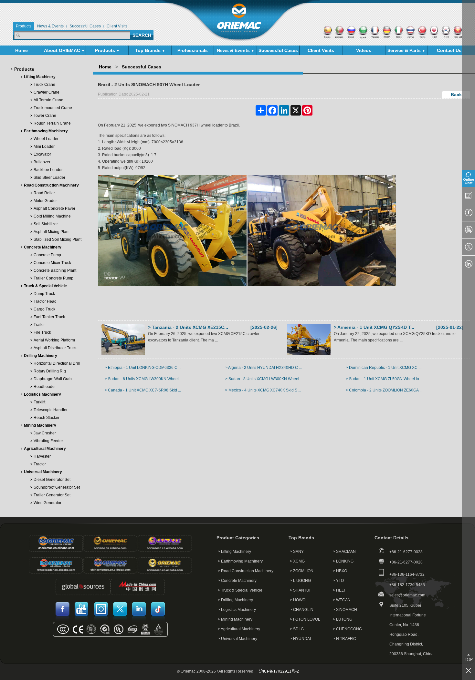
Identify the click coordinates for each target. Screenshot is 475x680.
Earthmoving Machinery (46, 131)
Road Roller (44, 193)
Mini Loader (44, 146)
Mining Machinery (40, 425)
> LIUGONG (300, 580)
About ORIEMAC (64, 50)
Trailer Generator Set (52, 495)
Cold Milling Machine (52, 216)
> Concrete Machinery (237, 580)
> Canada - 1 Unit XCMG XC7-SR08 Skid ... (143, 390)
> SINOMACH (345, 609)
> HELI (339, 590)
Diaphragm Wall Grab (53, 379)
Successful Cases (278, 50)
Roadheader (45, 386)
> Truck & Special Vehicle (240, 590)
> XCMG (297, 561)
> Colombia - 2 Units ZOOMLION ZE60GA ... (384, 390)
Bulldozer (42, 162)
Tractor (40, 464)
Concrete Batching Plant (55, 270)
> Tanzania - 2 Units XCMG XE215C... (188, 327)
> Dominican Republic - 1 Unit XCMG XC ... (383, 367)
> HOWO (297, 600)
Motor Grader (45, 200)
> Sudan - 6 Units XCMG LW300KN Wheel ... (144, 379)
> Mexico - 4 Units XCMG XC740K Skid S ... (263, 390)
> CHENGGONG (347, 629)
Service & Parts (406, 50)
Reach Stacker (46, 417)
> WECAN (342, 600)
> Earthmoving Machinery (240, 561)
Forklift (39, 402)
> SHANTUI (300, 590)
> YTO (338, 580)
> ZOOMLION (301, 571)
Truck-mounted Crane (53, 108)
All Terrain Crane (48, 100)
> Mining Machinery (235, 619)
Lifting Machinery (40, 77)
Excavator (42, 154)
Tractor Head (45, 301)
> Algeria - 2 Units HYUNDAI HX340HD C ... (263, 367)
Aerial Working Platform (54, 340)
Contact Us (449, 50)
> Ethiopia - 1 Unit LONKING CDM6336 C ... (143, 367)
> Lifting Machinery (234, 551)
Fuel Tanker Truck (49, 317)
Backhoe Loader (48, 169)
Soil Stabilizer (46, 224)
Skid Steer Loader (49, 177)
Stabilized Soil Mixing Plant (57, 239)
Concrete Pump (47, 255)
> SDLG (297, 629)
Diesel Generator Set (52, 479)
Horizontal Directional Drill (57, 363)
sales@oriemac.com (407, 595)
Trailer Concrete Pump (53, 278)
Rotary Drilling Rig (50, 371)
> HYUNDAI (300, 638)
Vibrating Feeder (48, 441)
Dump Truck (44, 293)
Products (107, 50)
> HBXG (340, 571)
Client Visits (321, 50)
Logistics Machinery (42, 394)
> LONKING (343, 561)
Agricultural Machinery (45, 448)
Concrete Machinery (42, 247)
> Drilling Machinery (235, 600)
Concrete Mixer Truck (52, 262)
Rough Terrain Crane (52, 123)
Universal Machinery (43, 472)
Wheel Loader (46, 139)
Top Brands (150, 50)
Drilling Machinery (40, 355)
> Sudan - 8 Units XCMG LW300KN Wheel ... (264, 379)
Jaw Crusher (45, 433)
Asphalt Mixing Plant (51, 231)
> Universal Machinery (237, 638)
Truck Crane (44, 84)
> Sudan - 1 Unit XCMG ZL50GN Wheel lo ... (384, 379)
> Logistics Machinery (237, 609)
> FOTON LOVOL (305, 619)
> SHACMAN (344, 551)
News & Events (235, 50)
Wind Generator (47, 503)
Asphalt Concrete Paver (54, 208)
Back (456, 94)
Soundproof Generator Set (57, 487)
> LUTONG (342, 619)
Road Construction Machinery (51, 185)
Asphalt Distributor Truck (55, 348)
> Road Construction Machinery (245, 571)
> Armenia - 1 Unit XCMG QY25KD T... (374, 327)
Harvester (42, 456)
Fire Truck (42, 332)
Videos (363, 50)
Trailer (39, 324)
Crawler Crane (46, 92)
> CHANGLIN (301, 609)
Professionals (192, 50)
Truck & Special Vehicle (45, 286)
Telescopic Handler (51, 410)
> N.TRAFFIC (344, 638)
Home (21, 50)
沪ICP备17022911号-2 (279, 671)
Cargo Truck (44, 309)
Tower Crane (45, 115)
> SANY (297, 551)
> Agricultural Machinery (239, 629)
